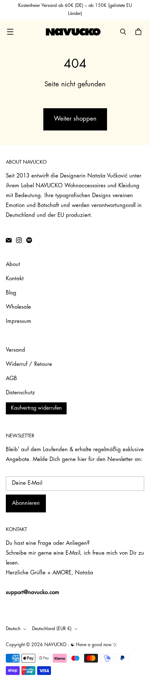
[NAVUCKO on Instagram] (19, 240)
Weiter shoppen (75, 119)
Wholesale (18, 307)
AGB (11, 379)
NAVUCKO (55, 645)
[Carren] (139, 32)
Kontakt (15, 279)
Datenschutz (20, 393)
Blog (11, 293)
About (13, 265)
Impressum (18, 321)
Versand (15, 350)
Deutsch (13, 629)
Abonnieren (26, 503)
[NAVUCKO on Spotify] (29, 240)
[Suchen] (123, 32)
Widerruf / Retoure (29, 364)
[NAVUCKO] (73, 31)
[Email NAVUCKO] (9, 240)
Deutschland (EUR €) (52, 629)
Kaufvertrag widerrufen (36, 408)
